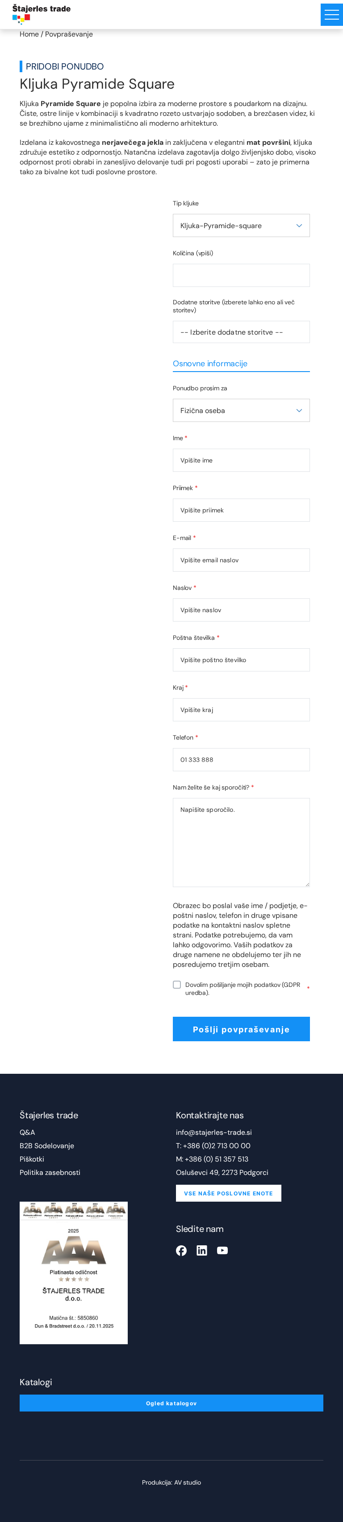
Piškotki (32, 1159)
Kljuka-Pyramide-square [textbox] (221, 225)
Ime (180, 438)
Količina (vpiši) (193, 253)
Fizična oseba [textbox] (202, 410)
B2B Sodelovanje (47, 1146)
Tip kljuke (186, 203)
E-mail (184, 538)
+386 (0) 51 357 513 (216, 1159)
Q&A (27, 1132)
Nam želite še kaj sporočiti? (213, 787)
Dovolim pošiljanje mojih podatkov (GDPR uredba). (247, 989)
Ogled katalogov (171, 1403)
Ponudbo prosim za (200, 388)
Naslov (185, 588)
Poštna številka (196, 638)
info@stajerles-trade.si (214, 1132)
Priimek (185, 488)
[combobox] (241, 225)
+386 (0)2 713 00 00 (217, 1146)
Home (29, 34)
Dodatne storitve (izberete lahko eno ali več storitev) (234, 306)
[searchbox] (241, 332)
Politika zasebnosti (50, 1172)
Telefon (185, 737)
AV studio (187, 1482)
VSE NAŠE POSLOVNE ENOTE (228, 1193)
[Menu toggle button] (332, 15)
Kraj (180, 687)
